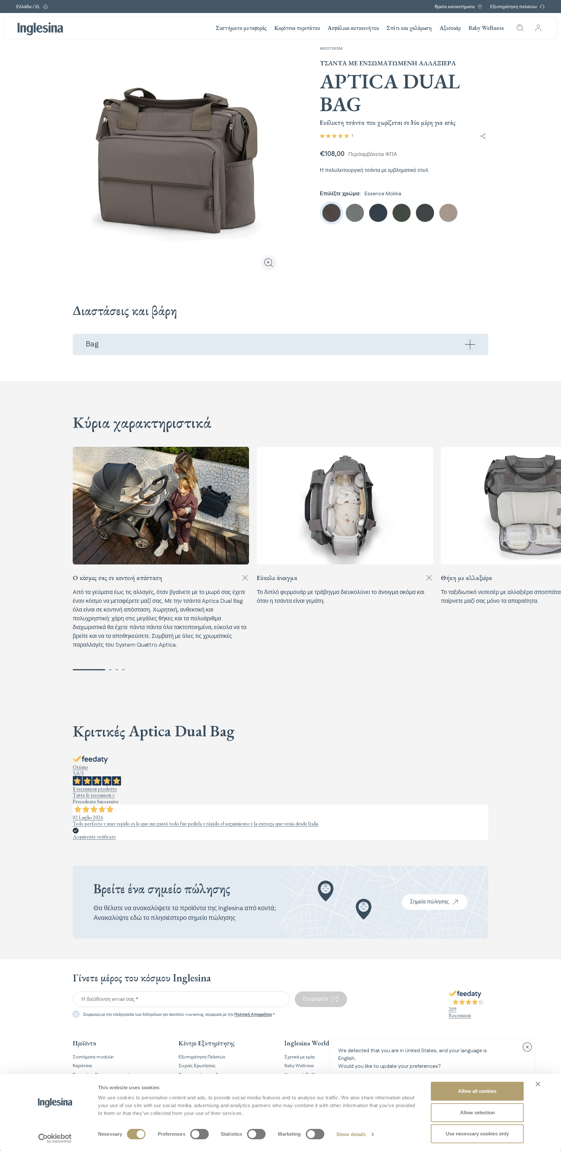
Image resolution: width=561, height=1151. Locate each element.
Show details (351, 1134)
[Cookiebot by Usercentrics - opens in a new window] (55, 1138)
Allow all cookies (477, 1091)
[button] (89, 669)
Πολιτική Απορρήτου (253, 1014)
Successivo (107, 801)
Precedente (84, 801)
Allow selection (477, 1112)
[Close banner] (538, 1084)
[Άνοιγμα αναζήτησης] (520, 28)
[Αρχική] (40, 28)
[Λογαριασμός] (538, 28)
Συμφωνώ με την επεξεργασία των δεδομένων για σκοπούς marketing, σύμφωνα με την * (179, 1014)
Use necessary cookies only (477, 1133)
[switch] (199, 1134)
